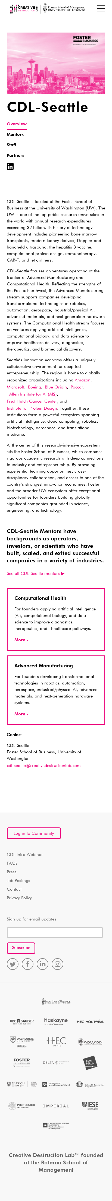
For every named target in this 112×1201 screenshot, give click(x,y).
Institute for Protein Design (32, 408)
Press (12, 872)
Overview (17, 124)
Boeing (34, 387)
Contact (14, 889)
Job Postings (18, 881)
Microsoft (15, 387)
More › (21, 640)
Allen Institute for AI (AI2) (32, 394)
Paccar (77, 387)
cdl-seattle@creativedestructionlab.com (44, 766)
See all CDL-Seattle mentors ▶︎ (35, 574)
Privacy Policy (19, 898)
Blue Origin (56, 387)
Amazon (83, 380)
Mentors (15, 135)
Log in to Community (34, 834)
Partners (15, 156)
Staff (11, 145)
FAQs (12, 863)
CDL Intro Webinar (25, 855)
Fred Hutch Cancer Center (32, 401)
